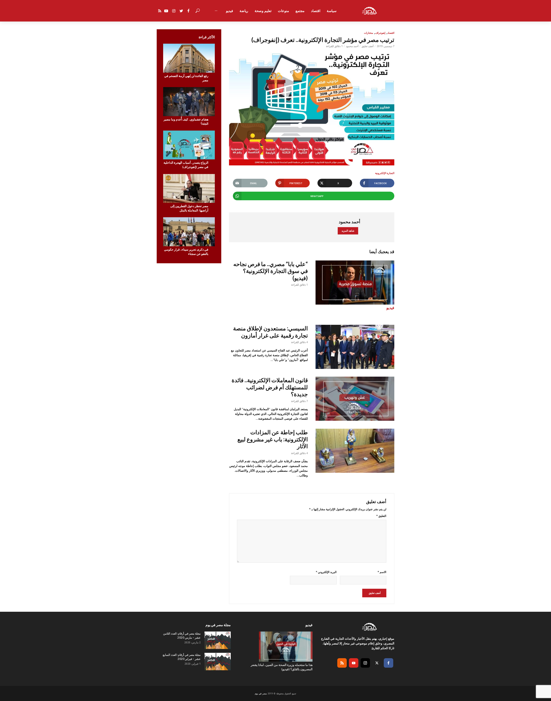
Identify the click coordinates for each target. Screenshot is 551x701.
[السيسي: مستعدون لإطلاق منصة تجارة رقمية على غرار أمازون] (355, 347)
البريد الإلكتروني (326, 572)
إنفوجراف (380, 33)
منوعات (283, 10)
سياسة (331, 10)
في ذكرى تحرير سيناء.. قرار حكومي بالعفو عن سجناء (186, 252)
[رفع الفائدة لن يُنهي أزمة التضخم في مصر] (189, 58)
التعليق (381, 516)
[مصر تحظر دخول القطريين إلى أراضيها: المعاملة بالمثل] (189, 188)
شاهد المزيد (348, 231)
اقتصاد (315, 10)
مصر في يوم (261, 693)
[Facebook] (388, 663)
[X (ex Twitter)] (377, 663)
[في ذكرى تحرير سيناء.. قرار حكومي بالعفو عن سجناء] (189, 231)
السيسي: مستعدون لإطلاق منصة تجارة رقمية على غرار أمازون (270, 332)
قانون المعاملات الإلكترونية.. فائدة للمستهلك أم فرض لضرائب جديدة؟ (270, 387)
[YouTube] (353, 663)
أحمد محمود (352, 46)
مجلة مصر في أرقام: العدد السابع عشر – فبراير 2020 (182, 657)
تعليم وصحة (263, 10)
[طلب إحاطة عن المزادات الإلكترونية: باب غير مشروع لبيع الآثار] (355, 451)
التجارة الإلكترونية (384, 173)
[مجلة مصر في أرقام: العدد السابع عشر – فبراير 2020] (217, 661)
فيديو (229, 10)
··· (216, 10)
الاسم (382, 572)
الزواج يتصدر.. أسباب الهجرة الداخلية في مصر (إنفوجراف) (186, 165)
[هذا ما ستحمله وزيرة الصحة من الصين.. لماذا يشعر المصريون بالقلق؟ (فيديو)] (275, 647)
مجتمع (300, 10)
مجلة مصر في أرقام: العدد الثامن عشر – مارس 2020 (182, 635)
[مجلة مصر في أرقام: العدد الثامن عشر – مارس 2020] (217, 640)
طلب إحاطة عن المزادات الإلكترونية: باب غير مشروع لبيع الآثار (272, 439)
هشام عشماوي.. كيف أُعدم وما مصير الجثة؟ (186, 121)
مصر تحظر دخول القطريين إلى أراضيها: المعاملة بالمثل (189, 208)
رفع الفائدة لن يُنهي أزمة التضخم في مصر (186, 78)
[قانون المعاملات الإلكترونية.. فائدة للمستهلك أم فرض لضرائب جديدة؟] (355, 399)
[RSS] (342, 663)
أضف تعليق (367, 46)
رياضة (244, 10)
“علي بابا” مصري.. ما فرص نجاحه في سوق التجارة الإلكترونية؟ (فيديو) (270, 270)
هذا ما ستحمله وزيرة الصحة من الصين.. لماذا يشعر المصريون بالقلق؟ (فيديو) (282, 667)
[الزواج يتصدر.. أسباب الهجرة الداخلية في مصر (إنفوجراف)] (189, 145)
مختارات (368, 33)
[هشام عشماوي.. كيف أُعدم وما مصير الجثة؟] (189, 101)
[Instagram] (365, 663)
